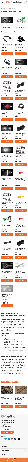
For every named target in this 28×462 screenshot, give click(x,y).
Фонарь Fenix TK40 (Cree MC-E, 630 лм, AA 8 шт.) (7, 249)
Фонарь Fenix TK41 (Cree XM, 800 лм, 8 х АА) (20, 69)
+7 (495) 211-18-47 (6, 421)
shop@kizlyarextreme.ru (8, 425)
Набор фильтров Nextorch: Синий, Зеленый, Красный (19, 46)
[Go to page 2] (2, 409)
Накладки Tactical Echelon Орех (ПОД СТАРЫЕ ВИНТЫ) (19, 398)
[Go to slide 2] (7, 152)
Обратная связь (7, 432)
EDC (8, 6)
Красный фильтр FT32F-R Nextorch (19, 156)
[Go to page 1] (1, 409)
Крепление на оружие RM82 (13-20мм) (20, 249)
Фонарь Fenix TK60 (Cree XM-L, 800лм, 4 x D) (20, 272)
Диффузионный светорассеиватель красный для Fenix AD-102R (20, 226)
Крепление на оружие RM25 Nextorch (20, 112)
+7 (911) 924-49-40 (6, 423)
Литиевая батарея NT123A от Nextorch (6, 224)
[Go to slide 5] (8, 291)
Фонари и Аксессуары (16, 6)
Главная (3, 6)
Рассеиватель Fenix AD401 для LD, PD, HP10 (7, 134)
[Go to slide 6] (10, 291)
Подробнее (20, 280)
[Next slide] (25, 21)
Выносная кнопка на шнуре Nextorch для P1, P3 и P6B (7, 46)
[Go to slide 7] (12, 291)
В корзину (7, 53)
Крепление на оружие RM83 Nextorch (20, 91)
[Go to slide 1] (7, 87)
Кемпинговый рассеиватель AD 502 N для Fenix (7, 156)
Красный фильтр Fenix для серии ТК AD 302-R (6, 272)
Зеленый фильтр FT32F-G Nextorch (5, 91)
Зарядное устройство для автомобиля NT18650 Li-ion (6, 69)
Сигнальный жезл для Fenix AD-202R (20, 203)
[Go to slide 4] (7, 291)
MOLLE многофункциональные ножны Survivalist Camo (7, 398)
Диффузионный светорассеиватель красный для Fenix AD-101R (20, 180)
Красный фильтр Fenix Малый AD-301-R (6, 112)
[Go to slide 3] (8, 152)
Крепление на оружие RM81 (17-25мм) (20, 134)
